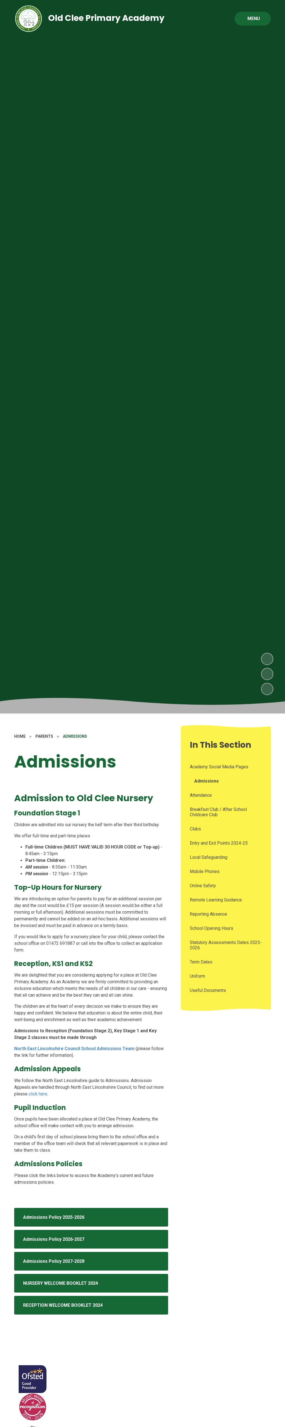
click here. (38, 1094)
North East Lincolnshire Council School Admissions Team (74, 1048)
